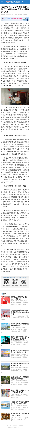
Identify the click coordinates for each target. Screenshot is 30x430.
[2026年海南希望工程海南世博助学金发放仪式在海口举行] (5, 313)
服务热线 (15, 425)
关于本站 (9, 425)
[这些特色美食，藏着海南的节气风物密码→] (5, 326)
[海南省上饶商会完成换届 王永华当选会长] (5, 300)
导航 (2, 2)
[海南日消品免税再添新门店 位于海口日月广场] (5, 393)
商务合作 (21, 425)
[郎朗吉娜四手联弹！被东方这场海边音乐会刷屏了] (5, 340)
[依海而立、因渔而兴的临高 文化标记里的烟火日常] (5, 353)
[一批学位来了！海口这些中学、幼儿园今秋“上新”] (5, 405)
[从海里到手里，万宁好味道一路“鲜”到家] (5, 416)
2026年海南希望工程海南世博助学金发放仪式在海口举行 (20, 312)
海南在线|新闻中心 (17, 2)
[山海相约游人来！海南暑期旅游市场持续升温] (5, 380)
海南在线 (3, 14)
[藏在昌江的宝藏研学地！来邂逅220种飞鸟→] (5, 366)
